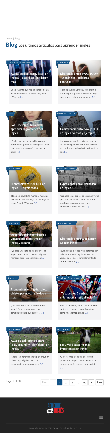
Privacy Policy (74, 428)
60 (84, 382)
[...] (21, 97)
